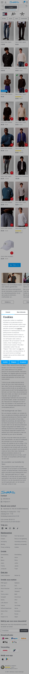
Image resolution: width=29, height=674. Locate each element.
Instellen (5, 362)
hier (20, 349)
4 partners (19, 328)
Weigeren (13, 362)
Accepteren (23, 362)
